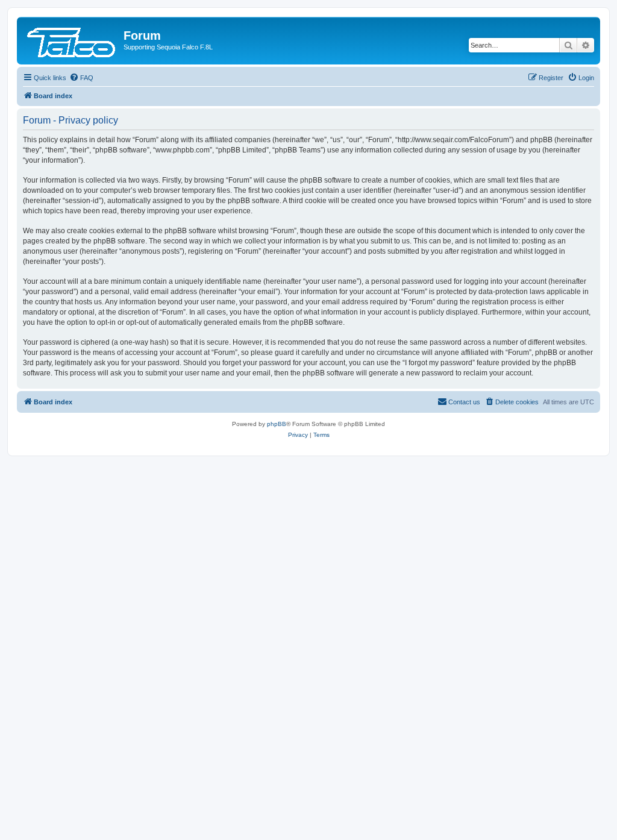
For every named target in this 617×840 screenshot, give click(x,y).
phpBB (276, 424)
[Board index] (72, 39)
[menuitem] (81, 78)
